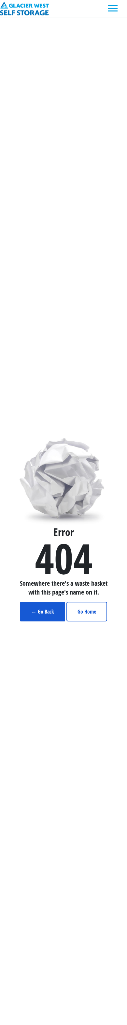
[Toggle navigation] (113, 8)
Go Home (87, 611)
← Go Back (42, 611)
